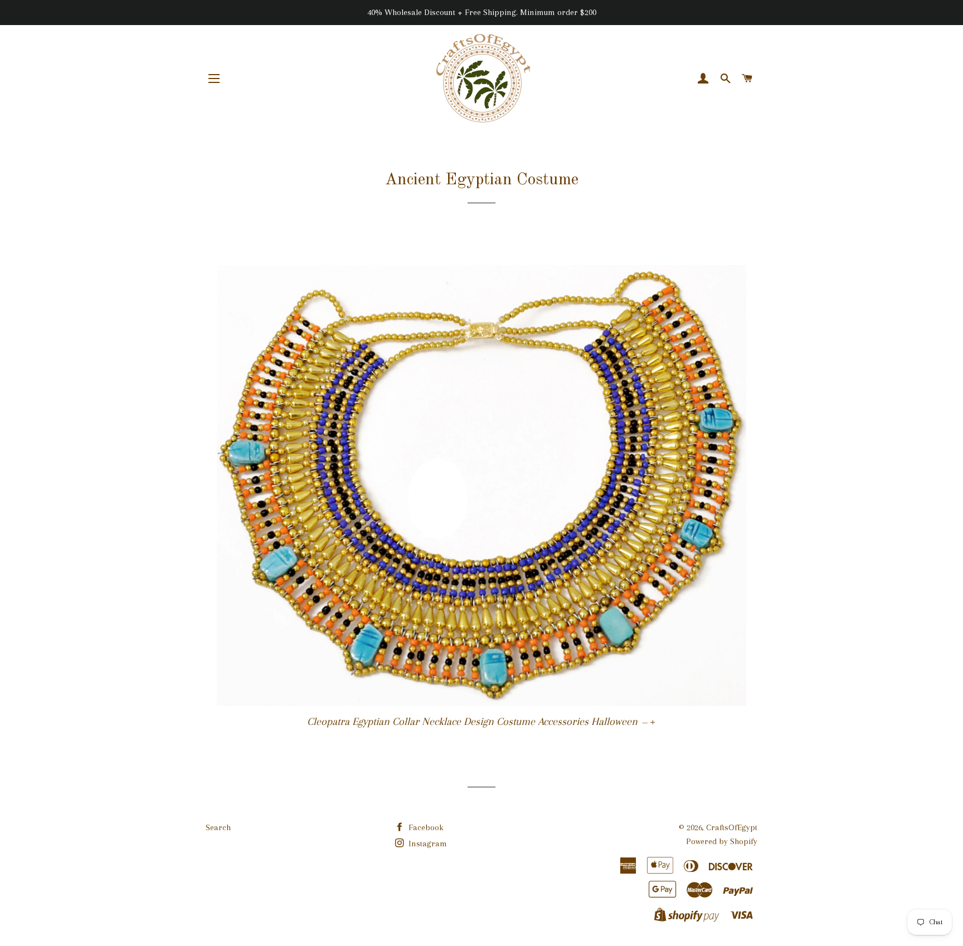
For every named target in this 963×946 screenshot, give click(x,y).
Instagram (426, 844)
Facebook (425, 827)
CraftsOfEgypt (731, 827)
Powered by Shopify (721, 841)
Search (218, 827)
